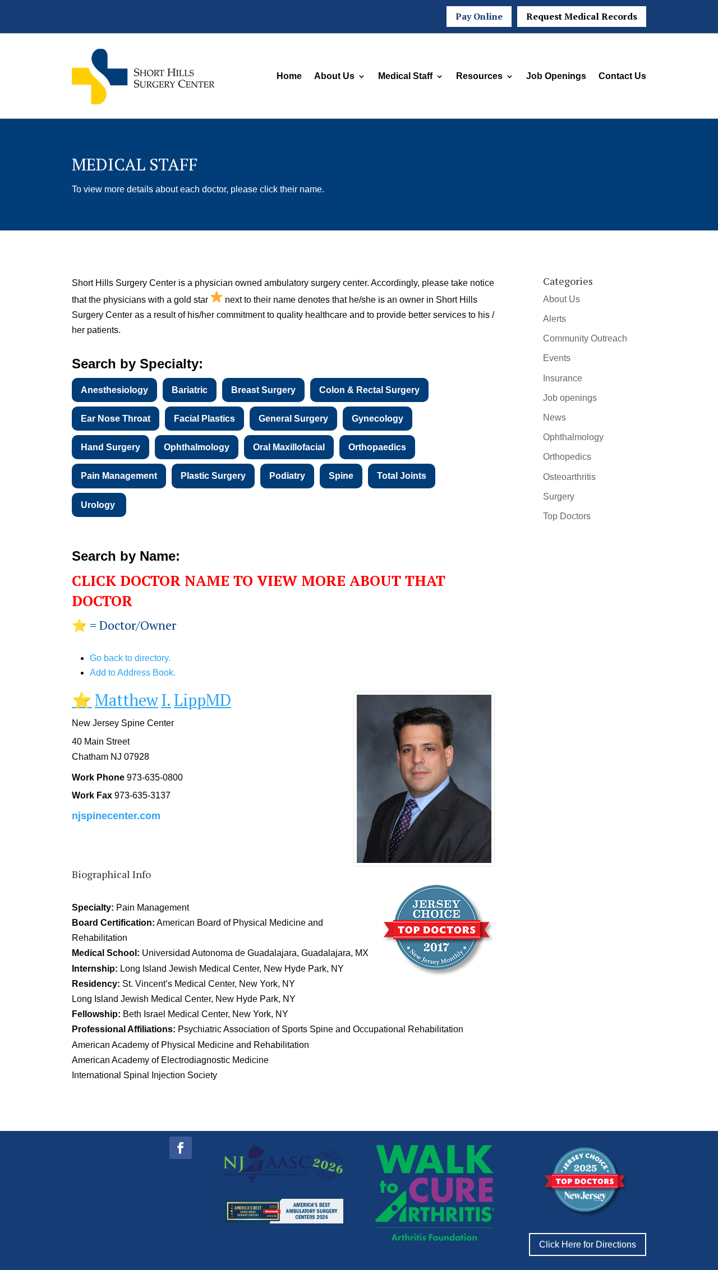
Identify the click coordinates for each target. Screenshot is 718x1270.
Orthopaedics (377, 447)
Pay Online (479, 16)
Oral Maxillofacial (289, 447)
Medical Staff (405, 76)
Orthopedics (567, 456)
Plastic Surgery (213, 476)
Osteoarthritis (569, 477)
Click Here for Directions (587, 1244)
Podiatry (287, 476)
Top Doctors (567, 516)
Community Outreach (585, 338)
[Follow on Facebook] (180, 1148)
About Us (334, 76)
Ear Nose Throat (115, 418)
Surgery (558, 496)
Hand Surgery (110, 447)
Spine (341, 476)
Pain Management (119, 476)
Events (556, 358)
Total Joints (401, 476)
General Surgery (293, 418)
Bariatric (190, 390)
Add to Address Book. (133, 672)
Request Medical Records (581, 16)
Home (289, 76)
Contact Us (622, 76)
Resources (479, 76)
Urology (99, 505)
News (554, 417)
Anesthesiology (114, 390)
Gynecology (377, 418)
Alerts (554, 319)
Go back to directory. (130, 658)
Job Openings (556, 76)
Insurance (562, 378)
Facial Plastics (204, 418)
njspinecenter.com (116, 815)
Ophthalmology (196, 447)
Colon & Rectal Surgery (369, 390)
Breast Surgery (263, 390)
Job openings (570, 398)
